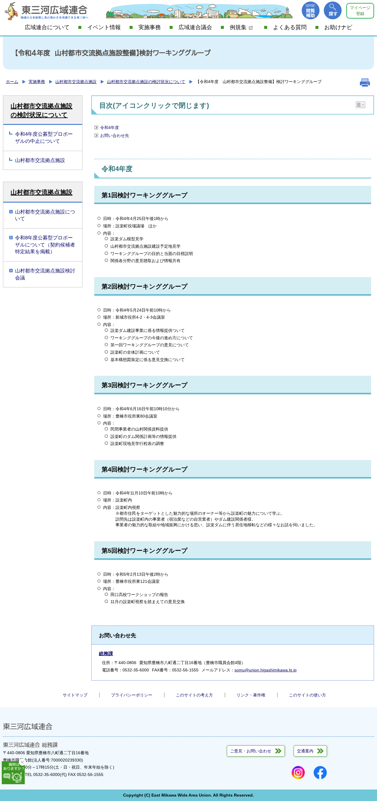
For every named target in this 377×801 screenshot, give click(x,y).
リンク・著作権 (251, 695)
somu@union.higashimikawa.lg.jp (265, 670)
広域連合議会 (195, 27)
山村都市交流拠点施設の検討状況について (146, 81)
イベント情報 (104, 27)
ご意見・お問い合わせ (250, 751)
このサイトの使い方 (307, 695)
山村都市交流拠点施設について (45, 215)
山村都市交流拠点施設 (76, 81)
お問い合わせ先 (114, 135)
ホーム (12, 81)
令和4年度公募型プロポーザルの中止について (44, 137)
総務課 (106, 653)
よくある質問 (290, 27)
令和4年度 (109, 127)
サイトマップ (75, 695)
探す (333, 10)
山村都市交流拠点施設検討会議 (45, 274)
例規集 (238, 27)
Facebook (320, 772)
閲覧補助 (311, 10)
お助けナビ (338, 27)
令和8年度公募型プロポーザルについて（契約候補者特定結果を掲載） (45, 244)
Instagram (298, 772)
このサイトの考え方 (194, 695)
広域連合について (47, 27)
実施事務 (149, 27)
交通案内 (305, 751)
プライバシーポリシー (131, 695)
